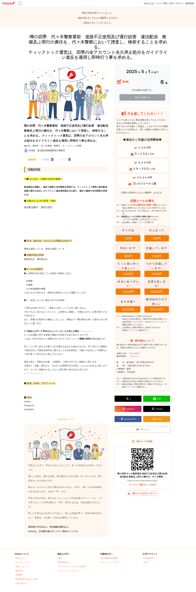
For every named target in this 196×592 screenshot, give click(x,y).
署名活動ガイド (64, 562)
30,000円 (157, 291)
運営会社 (19, 570)
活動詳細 (32, 159)
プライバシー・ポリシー (68, 570)
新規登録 (189, 3)
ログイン (179, 3)
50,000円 (128, 309)
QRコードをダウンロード (144, 493)
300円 (157, 238)
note (145, 562)
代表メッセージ (21, 566)
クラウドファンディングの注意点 (72, 566)
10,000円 (128, 291)
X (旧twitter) (148, 558)
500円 (128, 256)
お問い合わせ (21, 583)
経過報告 (47, 159)
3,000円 (128, 274)
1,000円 (157, 256)
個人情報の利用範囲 (109, 558)
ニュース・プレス (22, 562)
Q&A (60, 558)
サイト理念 (162, 3)
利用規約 (131, 330)
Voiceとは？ (150, 3)
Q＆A (171, 3)
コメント (64, 159)
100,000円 (156, 309)
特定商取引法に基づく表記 (26, 579)
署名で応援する (142, 97)
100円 (128, 238)
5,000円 (156, 274)
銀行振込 (143, 222)
